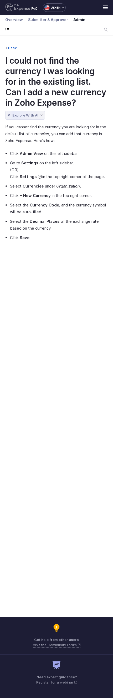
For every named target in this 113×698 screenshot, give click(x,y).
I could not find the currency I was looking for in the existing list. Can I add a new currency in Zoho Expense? (55, 81)
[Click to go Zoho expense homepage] (17, 7)
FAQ (34, 9)
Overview (14, 19)
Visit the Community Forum (55, 645)
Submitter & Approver (48, 19)
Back (12, 48)
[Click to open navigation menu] (8, 30)
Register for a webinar (55, 682)
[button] (52, 7)
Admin (79, 19)
